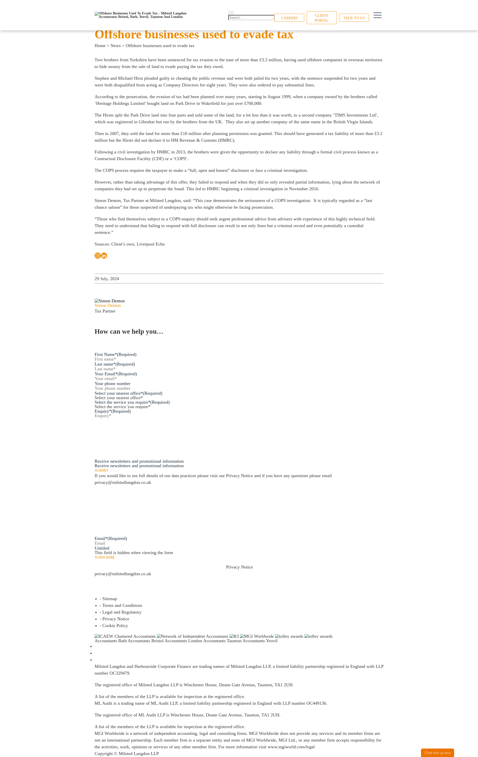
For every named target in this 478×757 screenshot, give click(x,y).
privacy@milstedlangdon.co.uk (123, 482)
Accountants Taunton (222, 640)
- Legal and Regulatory (120, 612)
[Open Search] (231, 13)
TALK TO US (354, 18)
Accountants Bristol (146, 640)
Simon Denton (108, 200)
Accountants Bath (111, 640)
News (116, 45)
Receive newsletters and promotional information (139, 465)
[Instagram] (98, 255)
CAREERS (289, 18)
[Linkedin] (104, 255)
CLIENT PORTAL (322, 17)
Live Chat (437, 753)
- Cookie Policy (114, 625)
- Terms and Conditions (121, 605)
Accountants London (183, 640)
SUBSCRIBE (105, 557)
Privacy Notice (239, 475)
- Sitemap (108, 598)
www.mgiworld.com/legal (291, 746)
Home (100, 45)
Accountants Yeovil (260, 640)
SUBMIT (102, 470)
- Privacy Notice (114, 618)
